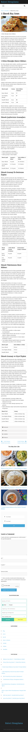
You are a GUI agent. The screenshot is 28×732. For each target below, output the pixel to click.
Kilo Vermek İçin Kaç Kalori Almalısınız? (12, 676)
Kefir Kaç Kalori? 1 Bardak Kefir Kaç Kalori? (13, 695)
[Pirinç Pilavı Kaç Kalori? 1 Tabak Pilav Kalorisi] (14, 478)
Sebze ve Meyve (6, 640)
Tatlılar (4, 646)
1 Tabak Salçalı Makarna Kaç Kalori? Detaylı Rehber (14, 667)
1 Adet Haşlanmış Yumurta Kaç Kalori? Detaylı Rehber (13, 672)
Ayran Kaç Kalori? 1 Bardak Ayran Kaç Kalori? (14, 698)
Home (2, 10)
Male (5, 605)
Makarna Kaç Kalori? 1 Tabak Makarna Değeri (14, 468)
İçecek (4, 637)
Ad (2, 558)
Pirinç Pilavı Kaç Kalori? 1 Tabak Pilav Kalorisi (14, 488)
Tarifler (4, 643)
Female (11, 605)
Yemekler (7, 10)
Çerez (4, 634)
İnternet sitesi (4, 571)
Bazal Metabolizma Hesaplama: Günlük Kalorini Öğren (13, 684)
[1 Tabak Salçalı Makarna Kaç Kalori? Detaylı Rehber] (14, 497)
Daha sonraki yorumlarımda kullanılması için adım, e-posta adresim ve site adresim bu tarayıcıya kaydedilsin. (13, 579)
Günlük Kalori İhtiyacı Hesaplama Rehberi (13, 679)
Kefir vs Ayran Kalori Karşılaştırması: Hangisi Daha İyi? (14, 691)
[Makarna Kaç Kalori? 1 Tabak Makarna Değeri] (14, 458)
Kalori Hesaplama (10, 1)
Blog (4, 631)
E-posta (3, 564)
